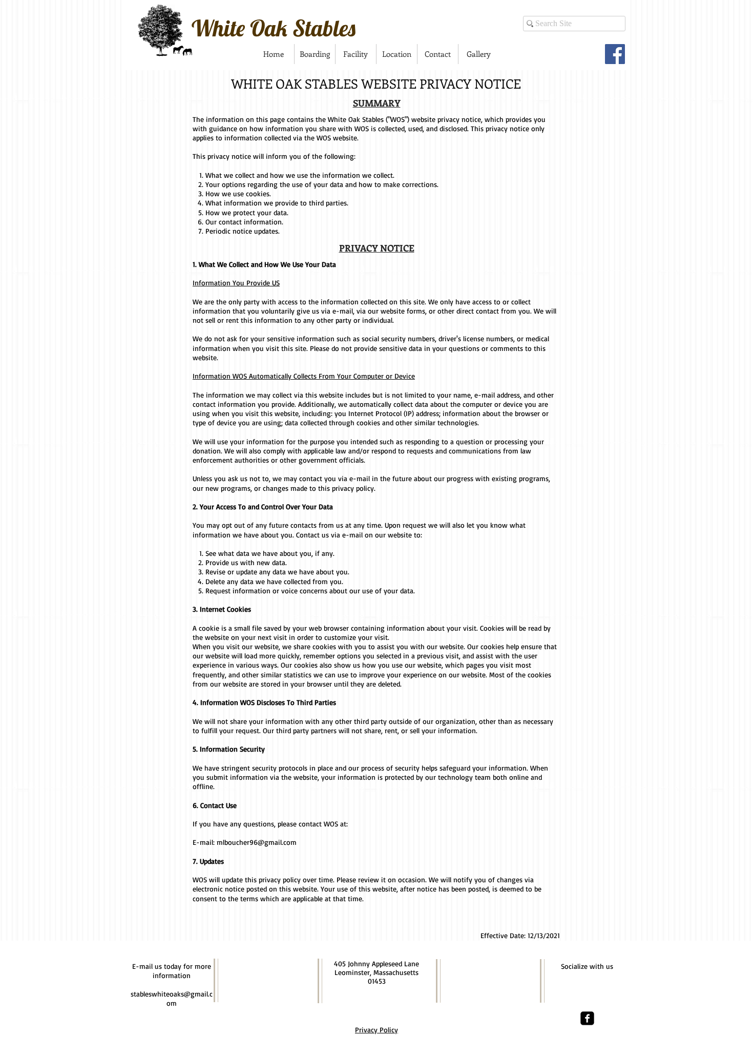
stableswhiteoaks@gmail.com (172, 998)
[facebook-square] (587, 1018)
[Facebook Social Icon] (615, 54)
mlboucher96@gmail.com (257, 842)
